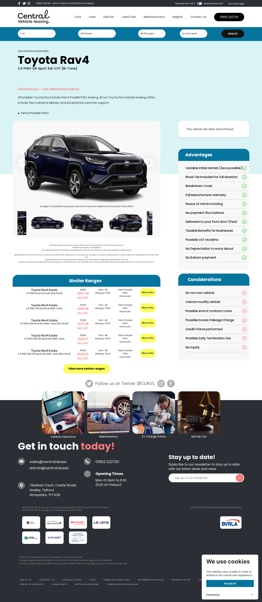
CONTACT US (47, 579)
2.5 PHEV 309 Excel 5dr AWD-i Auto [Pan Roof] (44, 323)
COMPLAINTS (59, 584)
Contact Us (198, 17)
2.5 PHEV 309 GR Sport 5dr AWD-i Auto (44, 338)
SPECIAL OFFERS (72, 579)
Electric (108, 17)
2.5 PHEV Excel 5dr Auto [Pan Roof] (44, 293)
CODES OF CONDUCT (32, 584)
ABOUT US (26, 579)
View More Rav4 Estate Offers (33, 51)
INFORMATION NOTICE (151, 579)
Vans (92, 17)
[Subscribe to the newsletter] (240, 478)
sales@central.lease (48, 461)
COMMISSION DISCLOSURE (122, 584)
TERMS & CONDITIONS (117, 579)
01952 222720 (43, 3)
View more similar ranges (86, 369)
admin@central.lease (49, 467)
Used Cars (129, 17)
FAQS (92, 579)
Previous (22, 162)
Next (149, 162)
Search (233, 33)
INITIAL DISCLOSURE (87, 584)
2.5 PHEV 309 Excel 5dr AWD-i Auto (44, 308)
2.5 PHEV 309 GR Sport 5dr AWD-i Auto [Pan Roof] (44, 353)
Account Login (236, 3)
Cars (78, 17)
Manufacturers (154, 17)
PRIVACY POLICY (181, 579)
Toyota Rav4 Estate (44, 290)
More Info (148, 292)
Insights (177, 17)
